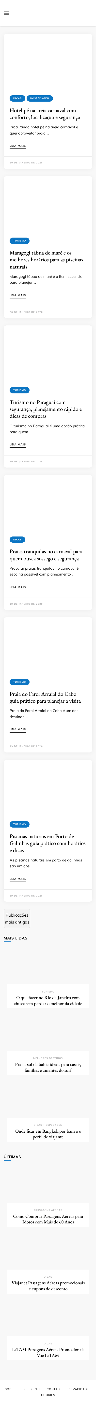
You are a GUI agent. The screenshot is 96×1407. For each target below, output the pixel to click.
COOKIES (48, 1395)
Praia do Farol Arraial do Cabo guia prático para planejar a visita (45, 697)
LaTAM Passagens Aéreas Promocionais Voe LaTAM (48, 1352)
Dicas (17, 98)
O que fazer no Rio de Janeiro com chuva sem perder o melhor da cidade (48, 1000)
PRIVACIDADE (78, 1389)
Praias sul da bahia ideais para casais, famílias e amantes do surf (48, 1067)
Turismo (19, 240)
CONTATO (54, 1389)
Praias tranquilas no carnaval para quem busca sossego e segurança (46, 555)
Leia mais (18, 146)
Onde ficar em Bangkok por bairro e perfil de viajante (48, 1134)
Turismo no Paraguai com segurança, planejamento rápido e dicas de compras (46, 409)
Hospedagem (39, 98)
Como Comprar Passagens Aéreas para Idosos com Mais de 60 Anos (48, 1219)
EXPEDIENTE (31, 1389)
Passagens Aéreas (48, 1210)
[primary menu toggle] (6, 13)
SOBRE (10, 1389)
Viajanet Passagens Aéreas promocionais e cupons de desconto (48, 1286)
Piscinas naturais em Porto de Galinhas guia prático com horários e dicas (48, 843)
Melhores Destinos (48, 1058)
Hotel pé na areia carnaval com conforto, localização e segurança (45, 114)
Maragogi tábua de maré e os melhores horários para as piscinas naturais (46, 259)
